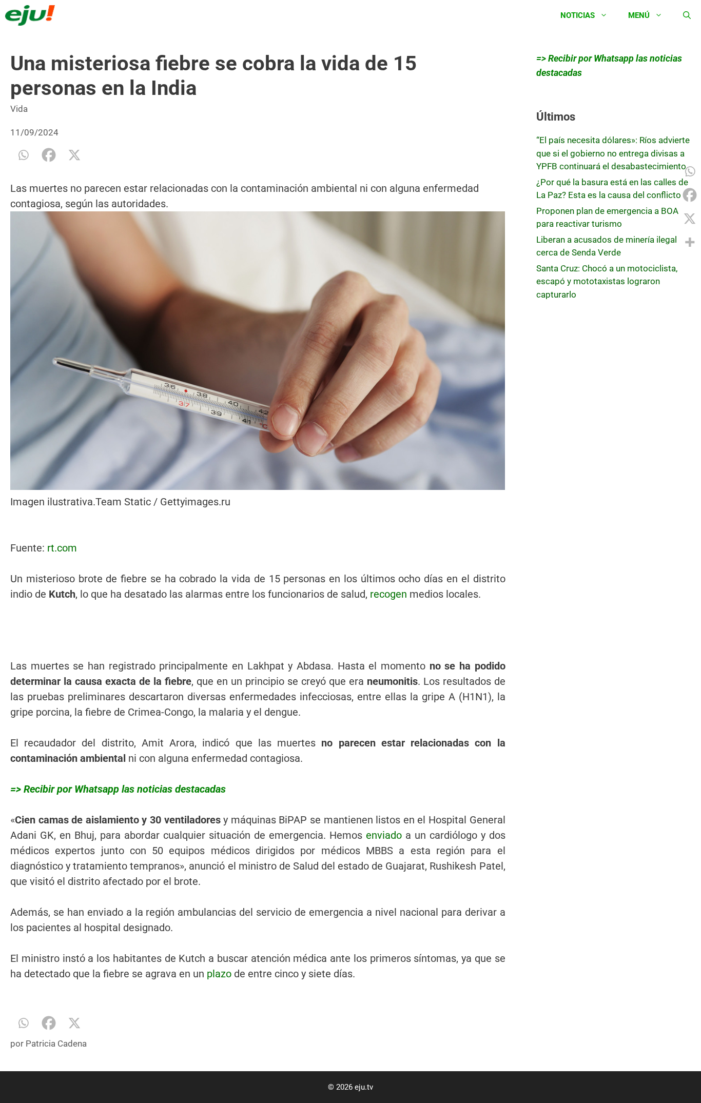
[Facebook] (49, 155)
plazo (219, 974)
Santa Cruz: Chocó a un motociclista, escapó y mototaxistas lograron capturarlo (606, 281)
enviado (384, 835)
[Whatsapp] (23, 155)
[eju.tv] (32, 15)
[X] (74, 155)
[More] (689, 242)
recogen (388, 594)
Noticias (577, 15)
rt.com (62, 548)
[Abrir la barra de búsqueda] (687, 15)
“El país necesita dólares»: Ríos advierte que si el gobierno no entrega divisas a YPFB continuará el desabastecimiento (613, 153)
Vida (19, 109)
